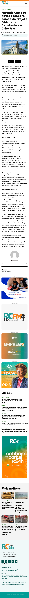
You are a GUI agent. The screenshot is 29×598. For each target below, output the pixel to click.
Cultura (9, 9)
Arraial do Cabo (5, 428)
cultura (4, 271)
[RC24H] (5, 3)
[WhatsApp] (19, 61)
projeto (9, 271)
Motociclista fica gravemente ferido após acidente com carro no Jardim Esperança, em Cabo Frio (13, 417)
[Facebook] (9, 61)
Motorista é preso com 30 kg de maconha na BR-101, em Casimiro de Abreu (12, 401)
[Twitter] (12, 61)
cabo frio (10, 269)
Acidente (3, 413)
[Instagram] (6, 561)
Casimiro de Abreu (5, 397)
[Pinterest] (16, 61)
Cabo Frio (3, 9)
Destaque (3, 405)
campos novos (18, 269)
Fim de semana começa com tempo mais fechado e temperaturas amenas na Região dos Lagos (14, 409)
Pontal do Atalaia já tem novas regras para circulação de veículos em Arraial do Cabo (14, 431)
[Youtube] (16, 561)
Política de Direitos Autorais (9, 556)
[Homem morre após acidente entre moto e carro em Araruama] (21, 519)
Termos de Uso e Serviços (9, 554)
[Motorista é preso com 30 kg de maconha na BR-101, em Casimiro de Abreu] (7, 495)
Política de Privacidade (8, 552)
